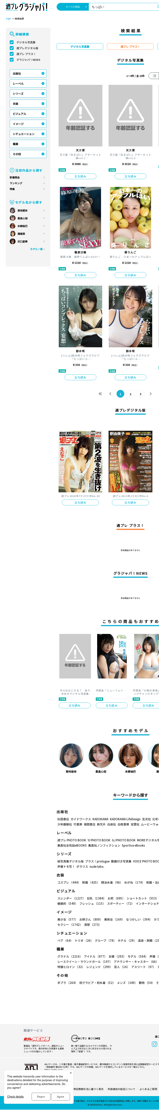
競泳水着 (112, 882)
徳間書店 (89, 824)
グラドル (69, 956)
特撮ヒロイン (71, 967)
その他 (17, 154)
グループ (105, 940)
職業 (15, 144)
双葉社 (135, 824)
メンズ (127, 983)
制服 (91, 882)
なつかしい (139, 919)
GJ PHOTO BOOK (124, 840)
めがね (134, 882)
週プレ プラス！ (26, 54)
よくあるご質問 (148, 1089)
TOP (8, 19)
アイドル (95, 956)
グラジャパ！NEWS (28, 60)
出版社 (17, 73)
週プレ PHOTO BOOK (71, 840)
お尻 (116, 898)
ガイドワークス (81, 819)
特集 (12, 189)
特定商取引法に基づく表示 (88, 1089)
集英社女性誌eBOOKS (72, 845)
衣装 (15, 104)
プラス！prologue (97, 861)
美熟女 (114, 919)
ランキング (16, 183)
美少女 (67, 919)
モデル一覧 (36, 249)
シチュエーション (24, 134)
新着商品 (15, 177)
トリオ (84, 940)
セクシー (69, 925)
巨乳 (96, 898)
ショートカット (143, 898)
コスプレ (69, 882)
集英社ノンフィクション (104, 845)
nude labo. (97, 866)
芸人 (122, 967)
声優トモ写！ (66, 866)
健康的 (67, 903)
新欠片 (101, 824)
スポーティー (120, 903)
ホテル (127, 940)
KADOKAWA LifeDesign (125, 819)
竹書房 (77, 824)
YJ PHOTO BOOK (99, 840)
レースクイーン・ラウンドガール (84, 962)
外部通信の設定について (121, 1089)
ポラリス (82, 866)
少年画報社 (64, 824)
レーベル (18, 83)
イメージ (18, 124)
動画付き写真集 (121, 861)
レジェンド (99, 967)
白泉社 (111, 824)
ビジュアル (19, 114)
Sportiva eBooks (133, 845)
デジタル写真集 (25, 42)
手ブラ (67, 983)
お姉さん (91, 919)
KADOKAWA (100, 819)
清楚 (92, 925)
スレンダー (71, 898)
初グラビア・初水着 (97, 983)
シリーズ (18, 93)
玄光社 (146, 819)
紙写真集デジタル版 (70, 861)
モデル (138, 956)
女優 (117, 956)
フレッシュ (92, 903)
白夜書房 (123, 824)
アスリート (143, 967)
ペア (65, 940)
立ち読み (80, 176)
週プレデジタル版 (27, 48)
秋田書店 (63, 819)
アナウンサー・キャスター (136, 962)
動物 (147, 983)
